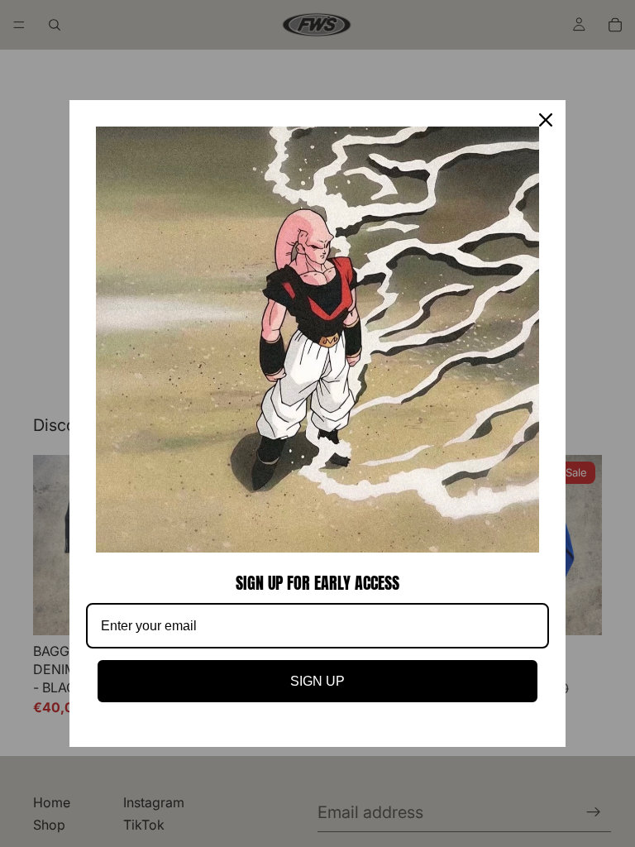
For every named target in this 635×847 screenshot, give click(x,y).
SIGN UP (317, 681)
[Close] (546, 120)
